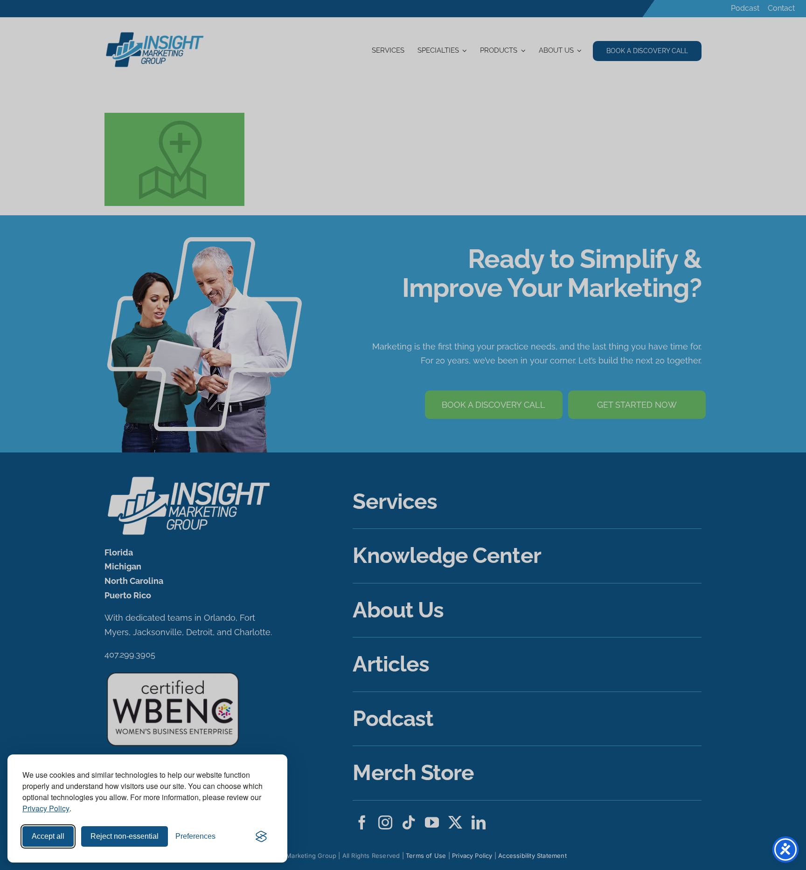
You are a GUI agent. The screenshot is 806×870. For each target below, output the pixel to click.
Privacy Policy (45, 808)
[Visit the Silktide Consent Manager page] (261, 836)
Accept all (48, 836)
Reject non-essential (124, 836)
